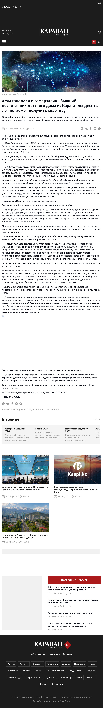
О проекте (55, 654)
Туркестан (51, 677)
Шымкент (37, 664)
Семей (79, 677)
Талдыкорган (75, 670)
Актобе (66, 664)
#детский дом (37, 409)
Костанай (13, 670)
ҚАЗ (99, 3)
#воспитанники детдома (15, 409)
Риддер (90, 677)
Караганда (52, 664)
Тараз (92, 664)
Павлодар (79, 664)
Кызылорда (15, 677)
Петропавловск (33, 677)
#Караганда (52, 409)
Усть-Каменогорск (54, 670)
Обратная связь (39, 654)
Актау (38, 670)
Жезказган (57, 684)
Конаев (44, 684)
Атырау (26, 670)
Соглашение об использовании (76, 697)
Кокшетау (66, 677)
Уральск (91, 670)
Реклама (67, 654)
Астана (11, 664)
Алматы (24, 664)
